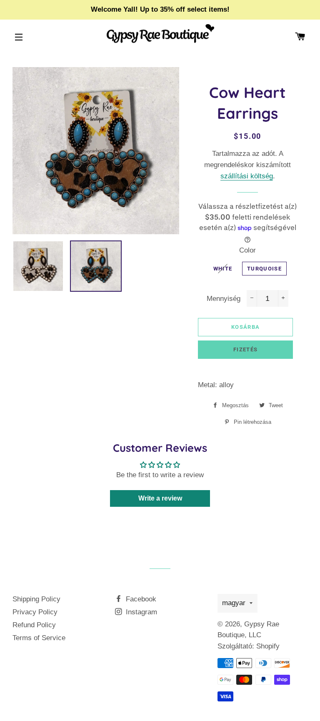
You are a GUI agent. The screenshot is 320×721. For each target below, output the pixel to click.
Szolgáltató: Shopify (249, 646)
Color (247, 250)
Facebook (140, 599)
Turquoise (264, 268)
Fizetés (245, 349)
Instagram (140, 612)
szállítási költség (246, 176)
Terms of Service (38, 638)
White (222, 268)
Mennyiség (223, 299)
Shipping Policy (36, 599)
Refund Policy (34, 625)
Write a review (160, 498)
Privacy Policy (35, 612)
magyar (233, 603)
